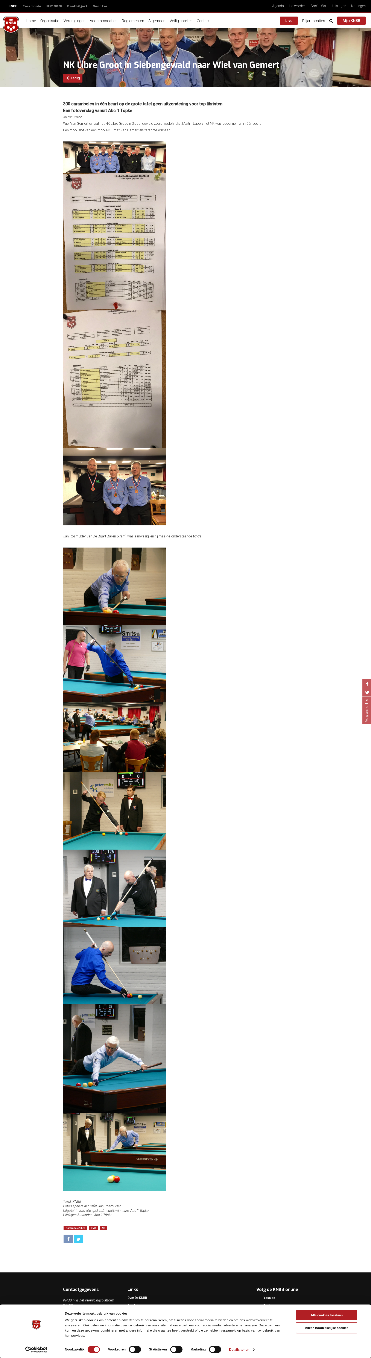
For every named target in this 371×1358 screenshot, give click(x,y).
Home (31, 20)
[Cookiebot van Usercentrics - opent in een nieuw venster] (36, 1349)
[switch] (135, 1349)
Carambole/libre (75, 1228)
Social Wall (319, 6)
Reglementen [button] (133, 20)
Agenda (278, 6)
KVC (93, 1228)
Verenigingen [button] (74, 20)
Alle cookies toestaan (327, 1315)
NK (103, 1228)
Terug (75, 78)
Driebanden (54, 6)
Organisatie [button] (49, 20)
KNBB (13, 6)
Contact (203, 20)
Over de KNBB (137, 1298)
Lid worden (297, 6)
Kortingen (358, 6)
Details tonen (239, 1349)
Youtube (269, 1298)
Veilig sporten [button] (181, 20)
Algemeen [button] (156, 20)
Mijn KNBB (351, 20)
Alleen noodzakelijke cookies (326, 1328)
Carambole (32, 6)
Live (288, 20)
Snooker (100, 6)
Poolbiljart (77, 6)
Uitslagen (339, 6)
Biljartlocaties (313, 20)
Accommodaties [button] (103, 20)
